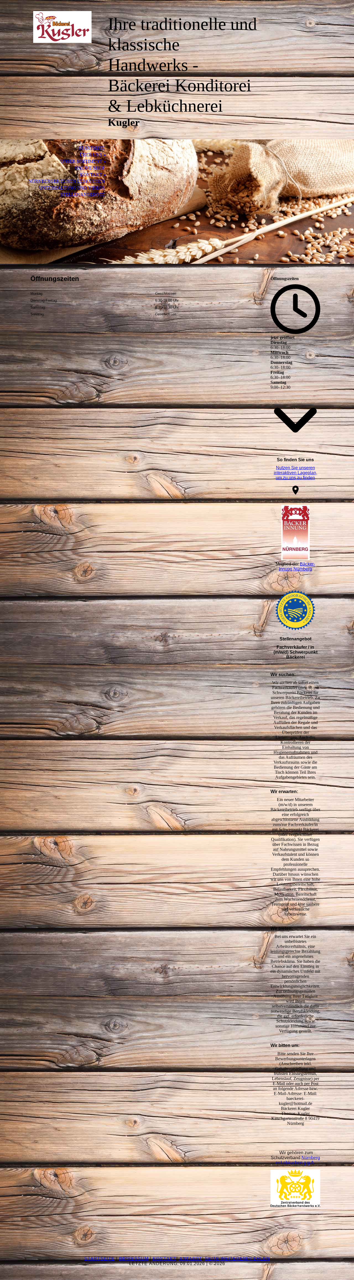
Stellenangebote (83, 194)
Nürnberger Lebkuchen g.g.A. (298, 1160)
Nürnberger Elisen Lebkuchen (66, 181)
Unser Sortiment (81, 161)
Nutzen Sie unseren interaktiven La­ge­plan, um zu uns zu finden (295, 472)
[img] (62, 27)
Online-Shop (90, 168)
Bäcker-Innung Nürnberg (297, 566)
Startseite (92, 148)
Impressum (134, 1258)
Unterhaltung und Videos (72, 188)
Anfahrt (190, 1258)
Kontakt (91, 174)
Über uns (91, 154)
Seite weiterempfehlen (237, 1258)
